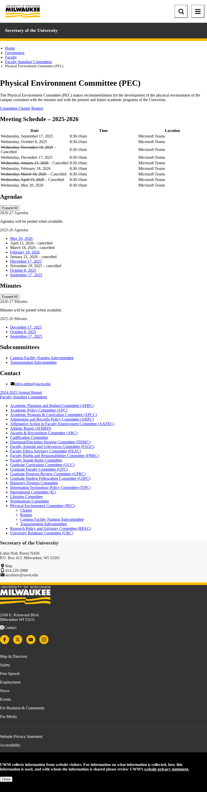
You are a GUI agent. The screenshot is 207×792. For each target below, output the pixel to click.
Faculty (11, 57)
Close (6, 779)
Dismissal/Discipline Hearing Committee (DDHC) (50, 442)
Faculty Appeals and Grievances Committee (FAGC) (52, 446)
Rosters (37, 108)
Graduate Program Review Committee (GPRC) (48, 474)
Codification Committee (29, 437)
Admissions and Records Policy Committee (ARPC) (52, 419)
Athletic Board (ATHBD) (30, 428)
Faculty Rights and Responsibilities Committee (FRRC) (54, 456)
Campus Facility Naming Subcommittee (42, 358)
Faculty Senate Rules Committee (36, 460)
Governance (14, 53)
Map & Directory (14, 656)
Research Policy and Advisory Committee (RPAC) (50, 528)
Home (10, 48)
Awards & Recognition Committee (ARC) (43, 433)
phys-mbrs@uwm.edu (32, 384)
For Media (8, 716)
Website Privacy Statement (21, 736)
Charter (26, 510)
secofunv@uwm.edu (21, 575)
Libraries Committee (26, 496)
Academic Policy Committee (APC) (38, 410)
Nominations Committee (29, 501)
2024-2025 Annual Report (21, 392)
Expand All (10, 208)
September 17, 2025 (26, 275)
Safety (5, 665)
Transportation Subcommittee (33, 362)
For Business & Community (22, 708)
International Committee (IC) (33, 492)
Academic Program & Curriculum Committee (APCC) (53, 415)
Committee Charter (15, 108)
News (4, 691)
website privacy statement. (166, 769)
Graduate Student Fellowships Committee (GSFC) (50, 478)
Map (8, 566)
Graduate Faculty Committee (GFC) (39, 469)
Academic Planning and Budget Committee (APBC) (52, 405)
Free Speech (10, 673)
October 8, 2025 (23, 270)
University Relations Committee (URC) (41, 533)
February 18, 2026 (25, 252)
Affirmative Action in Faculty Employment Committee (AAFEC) (62, 424)
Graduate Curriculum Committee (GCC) (42, 465)
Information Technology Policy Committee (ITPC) (50, 487)
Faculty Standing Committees (28, 62)
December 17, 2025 (26, 261)
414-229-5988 (16, 570)
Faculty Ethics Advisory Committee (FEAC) (45, 451)
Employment (10, 682)
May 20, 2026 (21, 238)
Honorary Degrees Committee (34, 483)
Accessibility (10, 745)
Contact (10, 627)
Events (5, 699)
